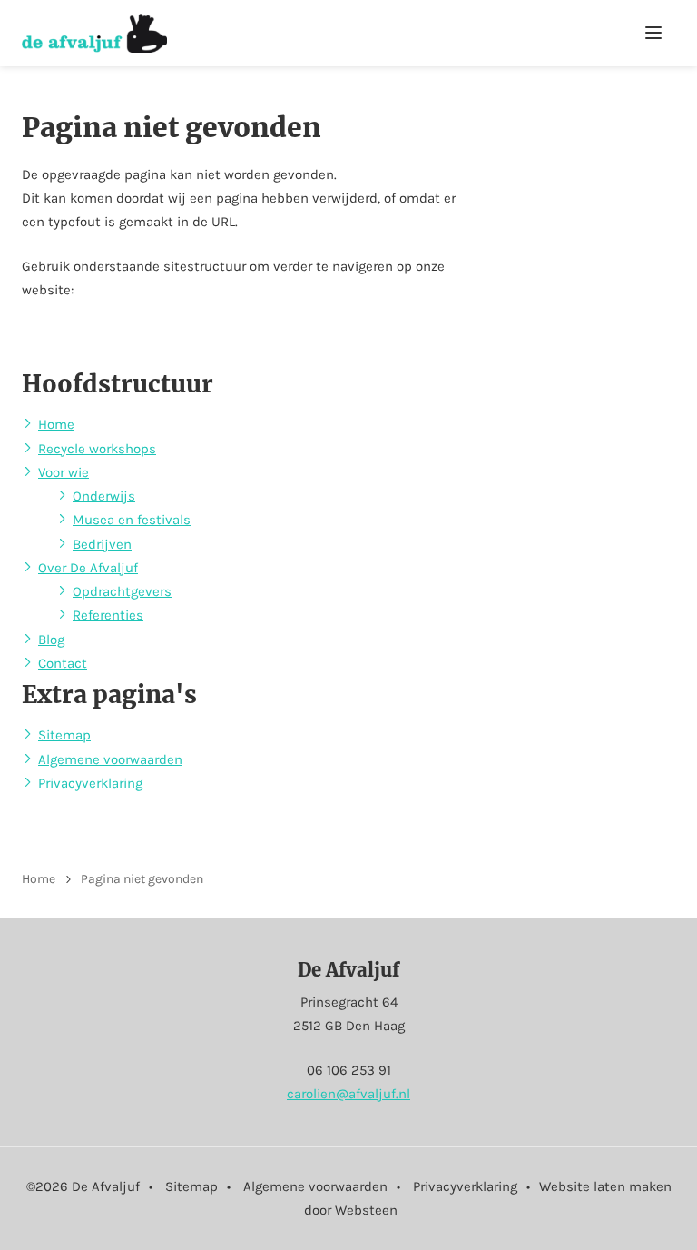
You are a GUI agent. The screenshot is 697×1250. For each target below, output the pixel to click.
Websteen (366, 1210)
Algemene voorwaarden (110, 759)
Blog (51, 639)
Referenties (108, 615)
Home (56, 424)
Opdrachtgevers (122, 591)
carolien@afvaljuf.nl (348, 1094)
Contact (62, 663)
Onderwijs (104, 496)
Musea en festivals (132, 519)
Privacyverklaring (90, 783)
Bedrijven (102, 544)
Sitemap (64, 735)
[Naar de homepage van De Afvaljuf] (94, 33)
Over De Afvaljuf (88, 568)
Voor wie (63, 472)
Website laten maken (605, 1186)
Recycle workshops (97, 449)
